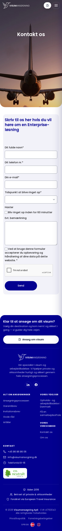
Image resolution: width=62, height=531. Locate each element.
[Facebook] (36, 385)
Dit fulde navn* (14, 147)
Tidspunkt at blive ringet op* (23, 192)
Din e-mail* (12, 177)
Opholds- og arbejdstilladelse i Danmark (50, 403)
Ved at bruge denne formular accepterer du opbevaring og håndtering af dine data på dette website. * (26, 254)
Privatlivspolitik (17, 518)
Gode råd (8, 416)
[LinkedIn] (28, 385)
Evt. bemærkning (16, 218)
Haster (9, 207)
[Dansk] (32, 525)
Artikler (7, 422)
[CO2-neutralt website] (15, 473)
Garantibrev (10, 406)
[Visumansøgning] (16, 5)
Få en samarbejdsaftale (50, 413)
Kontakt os (46, 432)
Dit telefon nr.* (14, 162)
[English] (39, 525)
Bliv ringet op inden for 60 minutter (29, 212)
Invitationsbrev (11, 411)
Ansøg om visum (33, 339)
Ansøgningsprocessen (16, 400)
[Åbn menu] (56, 5)
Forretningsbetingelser (40, 518)
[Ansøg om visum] (47, 5)
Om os (44, 437)
